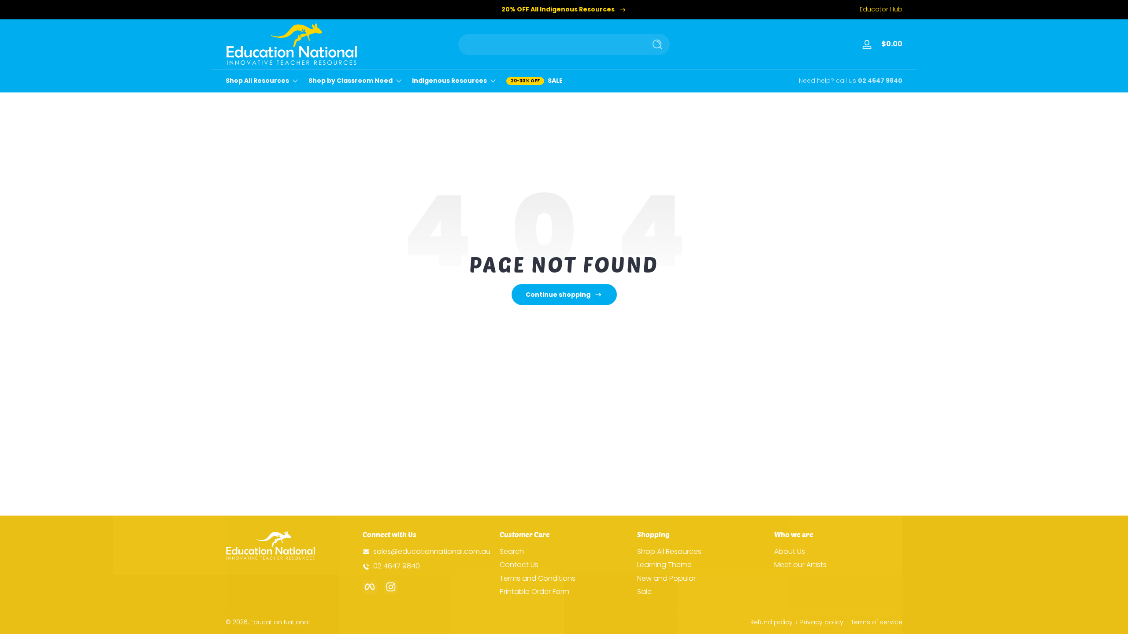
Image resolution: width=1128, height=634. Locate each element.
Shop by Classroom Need (350, 81)
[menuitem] (564, 552)
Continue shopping (558, 294)
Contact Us (519, 565)
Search (512, 552)
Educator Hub (881, 9)
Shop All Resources (257, 81)
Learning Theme (664, 565)
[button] (890, 44)
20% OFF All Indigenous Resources (558, 9)
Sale (644, 592)
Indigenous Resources (449, 81)
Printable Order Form (534, 592)
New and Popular (666, 578)
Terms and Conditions (537, 578)
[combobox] (550, 44)
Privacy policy (821, 622)
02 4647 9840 (880, 81)
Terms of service (876, 622)
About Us (789, 552)
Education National (280, 622)
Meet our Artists (800, 565)
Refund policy (771, 622)
